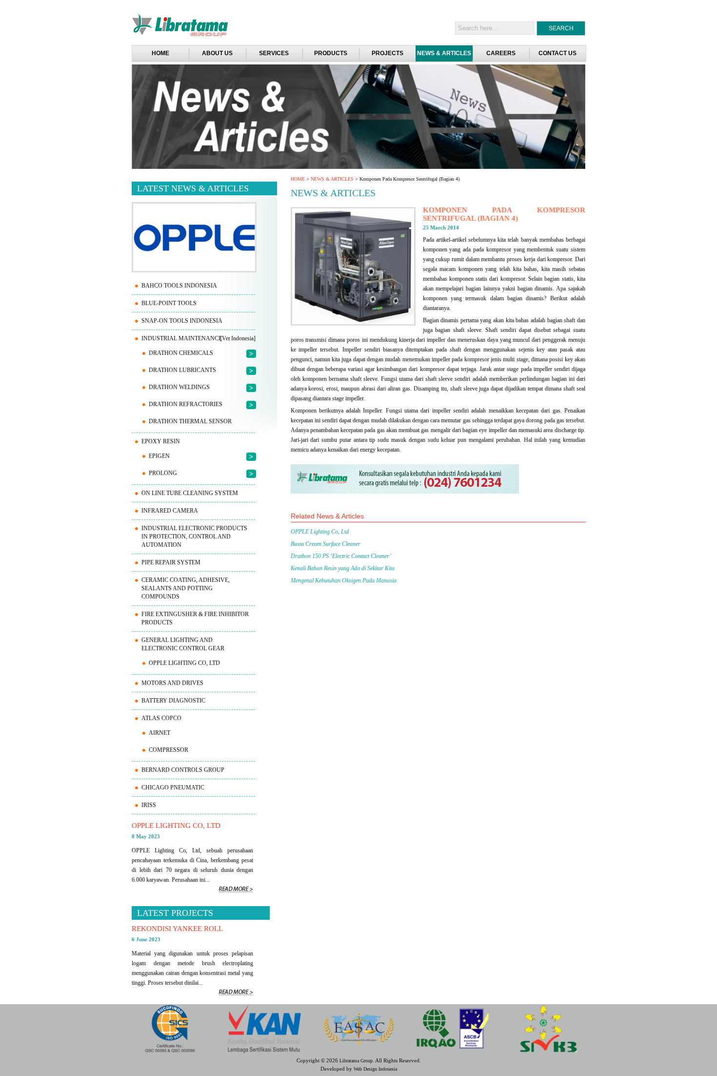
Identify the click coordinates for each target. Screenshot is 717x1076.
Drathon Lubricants (182, 370)
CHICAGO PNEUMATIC (172, 787)
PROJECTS (387, 53)
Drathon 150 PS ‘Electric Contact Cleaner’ (341, 556)
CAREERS (501, 53)
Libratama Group (356, 1060)
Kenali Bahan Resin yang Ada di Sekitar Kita (343, 568)
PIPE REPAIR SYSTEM (170, 562)
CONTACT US (557, 53)
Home (160, 53)
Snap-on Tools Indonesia (181, 320)
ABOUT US (217, 53)
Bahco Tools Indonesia (179, 285)
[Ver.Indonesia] (238, 338)
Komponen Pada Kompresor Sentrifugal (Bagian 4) (504, 214)
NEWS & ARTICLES (444, 53)
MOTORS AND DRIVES (172, 683)
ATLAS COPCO (161, 718)
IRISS (148, 805)
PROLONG (163, 473)
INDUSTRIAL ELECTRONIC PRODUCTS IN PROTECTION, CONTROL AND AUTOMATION (194, 536)
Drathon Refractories (185, 404)
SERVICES (274, 53)
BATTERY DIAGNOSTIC (173, 700)
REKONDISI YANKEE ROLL (177, 928)
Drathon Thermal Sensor (190, 421)
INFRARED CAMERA (169, 510)
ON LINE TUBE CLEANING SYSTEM (189, 493)
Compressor (168, 749)
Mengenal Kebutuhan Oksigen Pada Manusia (344, 580)
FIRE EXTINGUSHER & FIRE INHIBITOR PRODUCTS (195, 618)
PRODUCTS (330, 53)
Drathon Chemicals (181, 353)
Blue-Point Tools (169, 303)
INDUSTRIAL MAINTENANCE (181, 338)
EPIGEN (159, 456)
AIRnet (159, 732)
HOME (298, 179)
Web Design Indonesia (375, 1069)
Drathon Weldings (179, 387)
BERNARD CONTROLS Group (182, 769)
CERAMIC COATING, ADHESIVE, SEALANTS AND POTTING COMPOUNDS (185, 588)
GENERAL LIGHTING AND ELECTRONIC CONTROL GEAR (182, 644)
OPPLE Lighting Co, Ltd (320, 531)
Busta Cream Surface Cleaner (325, 543)
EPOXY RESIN (160, 441)
